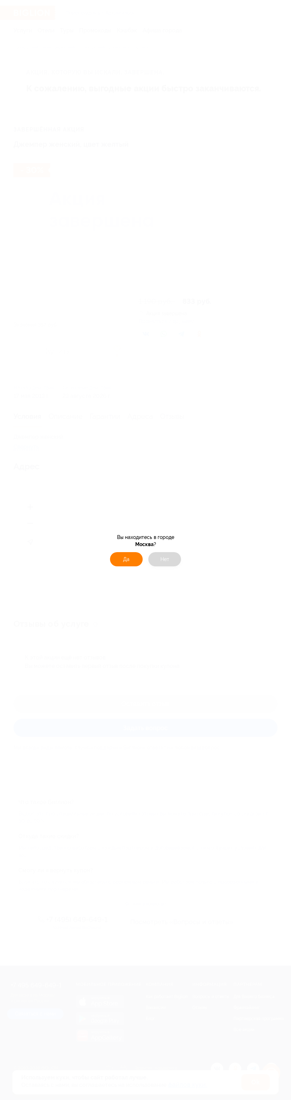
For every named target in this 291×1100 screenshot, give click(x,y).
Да (126, 559)
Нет (164, 559)
